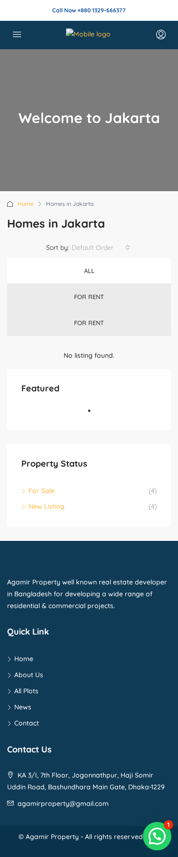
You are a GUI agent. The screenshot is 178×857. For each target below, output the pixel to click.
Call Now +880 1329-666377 (89, 10)
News (22, 707)
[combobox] (100, 247)
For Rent (89, 296)
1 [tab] (94, 414)
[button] (157, 836)
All (89, 270)
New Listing (46, 506)
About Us (28, 675)
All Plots (26, 691)
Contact (26, 723)
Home (26, 203)
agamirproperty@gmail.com (63, 803)
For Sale (41, 490)
